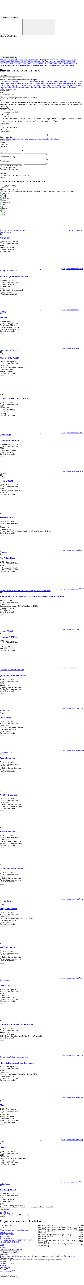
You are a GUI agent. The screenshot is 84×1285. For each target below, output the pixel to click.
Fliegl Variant (6, 718)
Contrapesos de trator (67, 60)
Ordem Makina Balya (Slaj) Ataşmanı (17, 1024)
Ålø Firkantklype (7, 558)
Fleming (4, 317)
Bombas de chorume (17, 63)
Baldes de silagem (23, 62)
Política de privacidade (23, 1256)
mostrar (3, 173)
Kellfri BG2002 (6, 481)
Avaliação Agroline (54, 1256)
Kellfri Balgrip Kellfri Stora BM (14, 276)
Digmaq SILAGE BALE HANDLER (15, 398)
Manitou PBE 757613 (9, 358)
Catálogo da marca (68, 1256)
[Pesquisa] (38, 27)
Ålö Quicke (5, 238)
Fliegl (2, 1105)
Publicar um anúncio (8, 294)
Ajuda (12, 1249)
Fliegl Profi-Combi (8, 909)
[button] (42, 47)
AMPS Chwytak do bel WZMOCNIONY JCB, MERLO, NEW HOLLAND (32, 596)
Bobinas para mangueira (49, 63)
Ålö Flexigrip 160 (8, 1190)
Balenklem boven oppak (11, 868)
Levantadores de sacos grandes (70, 63)
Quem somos (5, 1249)
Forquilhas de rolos (37, 62)
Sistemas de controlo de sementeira (30, 65)
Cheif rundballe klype (10, 440)
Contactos (18, 1249)
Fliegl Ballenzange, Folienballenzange (18, 1063)
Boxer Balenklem (8, 831)
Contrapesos (4, 63)
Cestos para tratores (67, 62)
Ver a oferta (5, 1209)
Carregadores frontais (8, 62)
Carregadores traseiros (8, 65)
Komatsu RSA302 (8, 637)
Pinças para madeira (66, 65)
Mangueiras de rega (32, 63)
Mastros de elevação (51, 65)
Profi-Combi (5, 986)
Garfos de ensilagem (52, 62)
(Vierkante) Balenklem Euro (13, 675)
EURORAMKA (6, 517)
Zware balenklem (8, 758)
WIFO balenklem (7, 947)
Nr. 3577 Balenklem (9, 795)
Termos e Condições (7, 1256)
